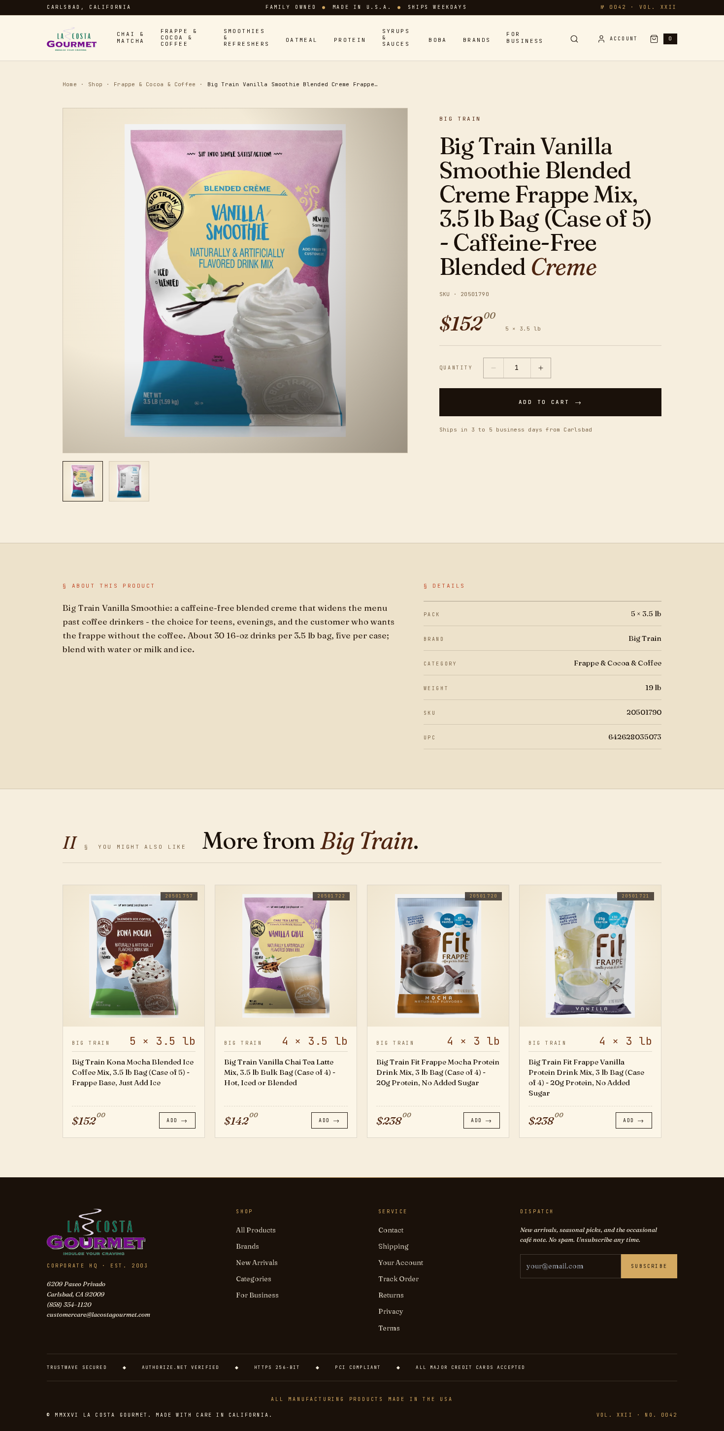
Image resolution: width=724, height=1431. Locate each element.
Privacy (390, 1311)
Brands (477, 40)
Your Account (400, 1262)
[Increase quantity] (541, 368)
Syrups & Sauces (396, 37)
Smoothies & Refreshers (247, 37)
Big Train (460, 119)
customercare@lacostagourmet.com (98, 1314)
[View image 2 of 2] (129, 481)
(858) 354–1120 (69, 1304)
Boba (437, 40)
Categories (253, 1278)
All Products (256, 1230)
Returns (391, 1295)
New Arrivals (257, 1262)
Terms (389, 1328)
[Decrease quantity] (493, 368)
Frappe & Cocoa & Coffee (179, 37)
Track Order (398, 1278)
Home (70, 84)
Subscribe (649, 1266)
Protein (350, 40)
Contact (390, 1230)
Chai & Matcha (131, 37)
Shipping (393, 1246)
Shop (95, 84)
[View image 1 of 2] (83, 481)
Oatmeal (302, 40)
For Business (524, 37)
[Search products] (574, 39)
